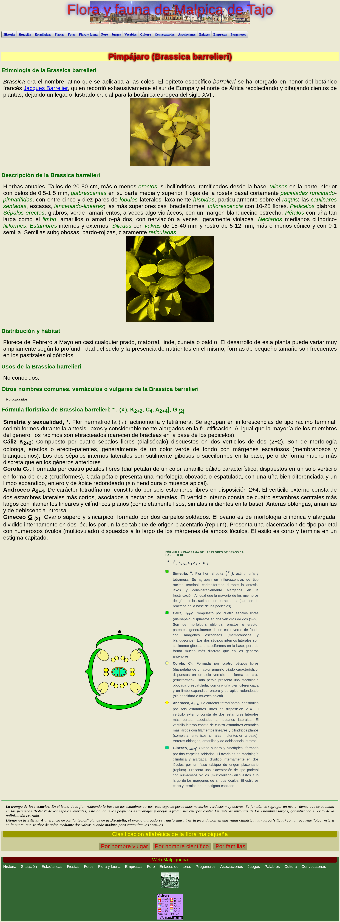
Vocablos (130, 34)
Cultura (145, 34)
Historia (9, 34)
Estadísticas (43, 34)
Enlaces (204, 34)
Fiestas (59, 34)
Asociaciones (187, 34)
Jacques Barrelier (46, 88)
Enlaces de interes (175, 866)
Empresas (220, 34)
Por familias (230, 846)
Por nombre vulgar (124, 846)
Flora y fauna (88, 34)
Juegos (116, 34)
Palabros (272, 866)
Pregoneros (238, 34)
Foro (104, 34)
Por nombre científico (182, 846)
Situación (24, 34)
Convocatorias (164, 34)
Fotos (71, 34)
